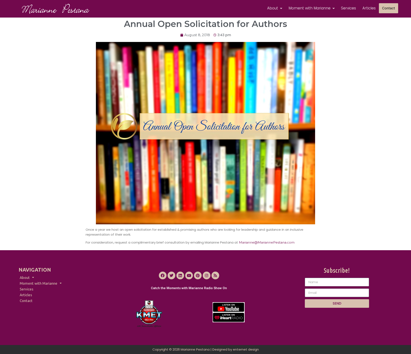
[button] (274, 8)
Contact (388, 8)
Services (348, 8)
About (272, 8)
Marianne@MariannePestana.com (267, 242)
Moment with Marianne (310, 8)
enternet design (246, 349)
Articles (369, 8)
